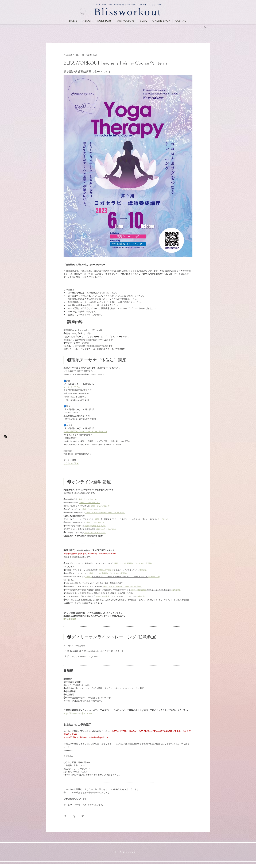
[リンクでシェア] (82, 816)
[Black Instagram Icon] (5, 437)
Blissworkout (128, 12)
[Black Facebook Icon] (5, 427)
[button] (205, 26)
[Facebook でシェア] (65, 816)
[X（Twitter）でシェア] (73, 816)
